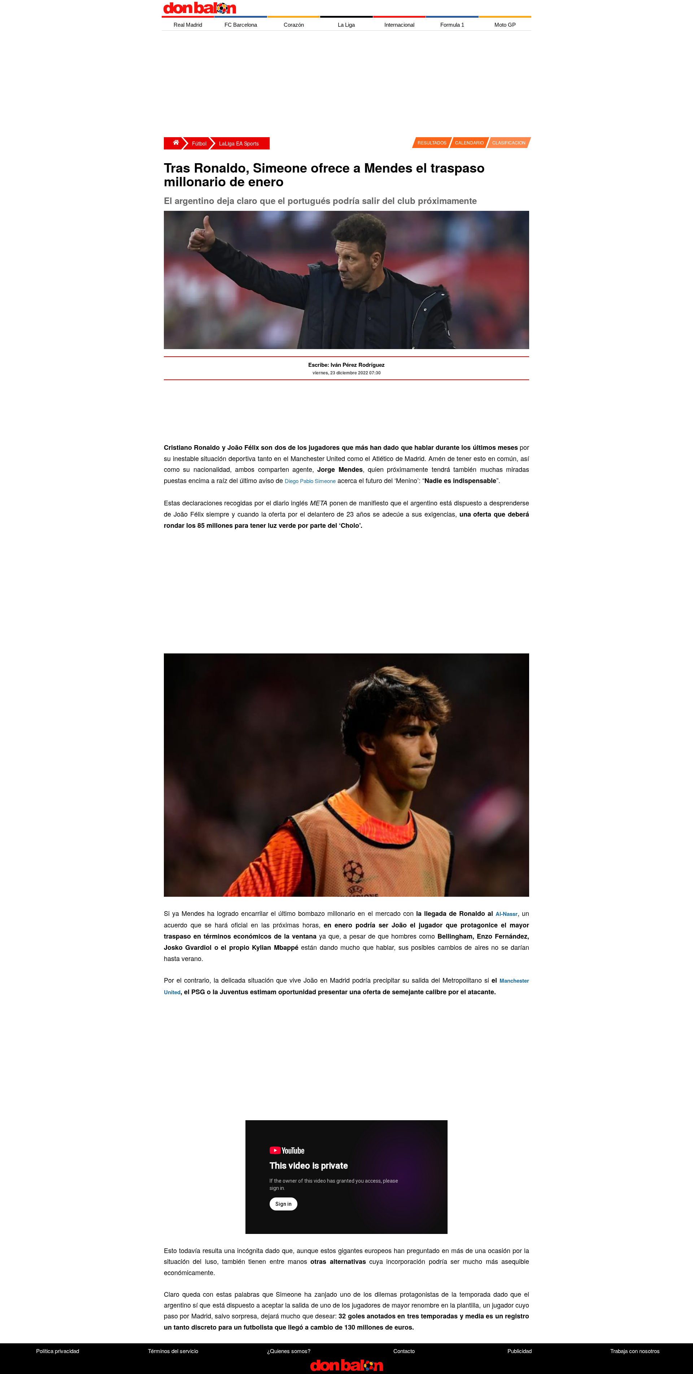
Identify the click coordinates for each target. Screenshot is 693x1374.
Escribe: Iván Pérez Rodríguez (346, 365)
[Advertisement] (348, 84)
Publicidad (519, 1351)
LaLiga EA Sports (239, 143)
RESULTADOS (432, 142)
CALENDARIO (469, 142)
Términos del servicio (173, 1351)
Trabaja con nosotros (635, 1351)
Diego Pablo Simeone (310, 480)
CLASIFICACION (509, 142)
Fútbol (199, 143)
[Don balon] (338, 8)
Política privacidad (57, 1351)
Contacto (404, 1351)
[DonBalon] (172, 143)
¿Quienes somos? (288, 1351)
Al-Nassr (507, 914)
